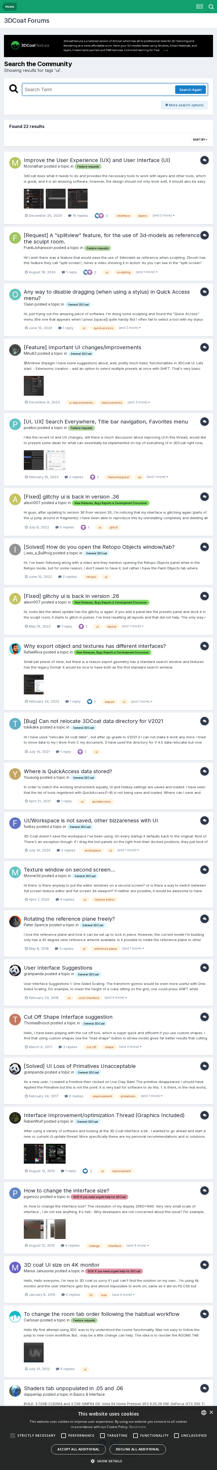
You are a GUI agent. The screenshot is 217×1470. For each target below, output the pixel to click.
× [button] (211, 1412)
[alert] (108, 1438)
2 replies (75, 477)
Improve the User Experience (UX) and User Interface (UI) (97, 160)
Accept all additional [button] (78, 1449)
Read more (137, 1427)
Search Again (190, 89)
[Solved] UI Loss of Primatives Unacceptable (80, 1066)
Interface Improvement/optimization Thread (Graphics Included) (104, 1115)
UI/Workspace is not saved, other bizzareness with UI (91, 820)
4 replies (66, 899)
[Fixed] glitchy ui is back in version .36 (71, 497)
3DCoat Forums (26, 20)
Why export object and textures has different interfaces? (95, 646)
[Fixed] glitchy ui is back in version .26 (71, 596)
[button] (108, 1461)
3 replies (66, 948)
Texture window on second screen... (69, 870)
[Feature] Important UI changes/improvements (82, 347)
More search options (186, 105)
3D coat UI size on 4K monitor (62, 1265)
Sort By (199, 139)
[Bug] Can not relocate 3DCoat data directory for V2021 (93, 721)
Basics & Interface (89, 1394)
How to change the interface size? (66, 1190)
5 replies (66, 527)
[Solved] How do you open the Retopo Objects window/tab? (99, 547)
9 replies (72, 1245)
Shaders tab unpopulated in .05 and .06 (73, 1388)
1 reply (71, 272)
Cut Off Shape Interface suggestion (68, 1017)
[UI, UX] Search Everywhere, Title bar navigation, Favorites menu (106, 421)
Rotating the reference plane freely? (69, 919)
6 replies (75, 1096)
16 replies (79, 215)
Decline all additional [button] (138, 1449)
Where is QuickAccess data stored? (68, 771)
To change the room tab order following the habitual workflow (101, 1314)
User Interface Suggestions (58, 968)
